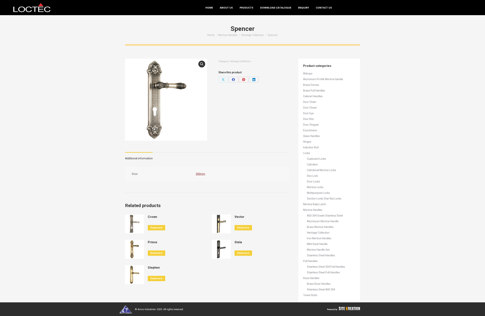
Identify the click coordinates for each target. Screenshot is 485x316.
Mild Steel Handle (317, 244)
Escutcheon (310, 130)
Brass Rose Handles (319, 283)
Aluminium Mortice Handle (323, 221)
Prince (152, 242)
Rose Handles (311, 278)
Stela (238, 242)
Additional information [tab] (139, 158)
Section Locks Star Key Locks (324, 198)
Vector (239, 217)
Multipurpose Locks (318, 192)
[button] (201, 64)
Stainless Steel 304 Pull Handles (326, 266)
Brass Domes (311, 84)
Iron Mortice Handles (319, 238)
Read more (156, 227)
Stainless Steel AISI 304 (321, 289)
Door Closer (310, 107)
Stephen (154, 267)
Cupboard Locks (316, 158)
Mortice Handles (312, 209)
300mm (200, 174)
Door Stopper (311, 124)
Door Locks (313, 181)
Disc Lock (312, 175)
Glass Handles (311, 136)
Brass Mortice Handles (320, 226)
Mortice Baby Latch (314, 204)
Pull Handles (310, 261)
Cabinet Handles (313, 96)
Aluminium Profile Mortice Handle (323, 79)
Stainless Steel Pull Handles (323, 272)
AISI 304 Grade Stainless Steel (325, 215)
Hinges (307, 141)
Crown (152, 217)
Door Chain (309, 101)
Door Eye (308, 113)
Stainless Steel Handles (321, 255)
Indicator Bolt (311, 147)
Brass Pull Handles (314, 90)
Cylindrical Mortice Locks (321, 170)
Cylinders (312, 164)
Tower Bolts (310, 295)
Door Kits (308, 118)
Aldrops (307, 73)
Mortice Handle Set (318, 249)
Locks (306, 153)
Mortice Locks (315, 187)
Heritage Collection (239, 61)
